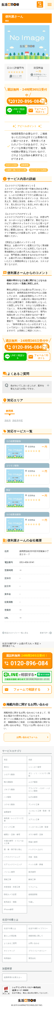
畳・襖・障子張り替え (13, 849)
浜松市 (7, 420)
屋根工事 (7, 879)
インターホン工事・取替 (38, 827)
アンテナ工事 (33, 804)
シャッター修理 (34, 767)
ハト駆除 (7, 797)
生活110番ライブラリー (38, 928)
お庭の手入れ (25, 643)
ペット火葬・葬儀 (35, 864)
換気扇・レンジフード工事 (14, 819)
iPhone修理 (8, 909)
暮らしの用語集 (10, 936)
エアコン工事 (33, 819)
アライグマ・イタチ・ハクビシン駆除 (39, 789)
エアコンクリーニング (13, 864)
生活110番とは (10, 928)
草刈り (6, 767)
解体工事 (32, 879)
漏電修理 (7, 812)
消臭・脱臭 (33, 857)
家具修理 (32, 872)
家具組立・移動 (10, 902)
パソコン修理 (9, 872)
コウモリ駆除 (9, 804)
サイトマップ (9, 951)
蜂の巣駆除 (8, 782)
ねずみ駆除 (33, 797)
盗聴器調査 (33, 894)
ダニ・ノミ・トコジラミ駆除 (39, 774)
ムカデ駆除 (33, 782)
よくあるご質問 (10, 943)
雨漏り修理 (33, 842)
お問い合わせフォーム (27, 737)
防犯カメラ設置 (10, 894)
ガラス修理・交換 (35, 834)
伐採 (30, 759)
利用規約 (7, 958)
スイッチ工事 (9, 827)
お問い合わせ (33, 943)
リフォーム (33, 887)
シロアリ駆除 (9, 774)
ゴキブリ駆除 (9, 789)
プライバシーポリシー (37, 951)
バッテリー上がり (35, 849)
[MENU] (49, 4)
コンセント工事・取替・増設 (39, 812)
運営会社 (32, 958)
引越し (31, 902)
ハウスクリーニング (12, 857)
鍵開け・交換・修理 (12, 834)
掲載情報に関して (35, 936)
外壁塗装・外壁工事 (12, 887)
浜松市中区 (17, 420)
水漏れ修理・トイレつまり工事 (14, 842)
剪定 (37, 643)
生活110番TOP (9, 643)
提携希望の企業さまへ (13, 977)
